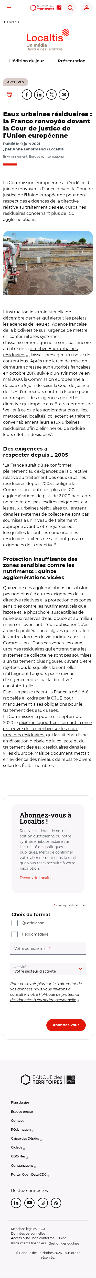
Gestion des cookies (64, 1243)
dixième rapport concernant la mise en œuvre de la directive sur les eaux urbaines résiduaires (47, 728)
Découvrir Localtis (36, 877)
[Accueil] (46, 7)
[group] (48, 263)
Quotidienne (33, 923)
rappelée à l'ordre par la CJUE (32, 698)
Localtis (13, 22)
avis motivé (71, 373)
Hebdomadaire (35, 934)
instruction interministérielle (35, 312)
